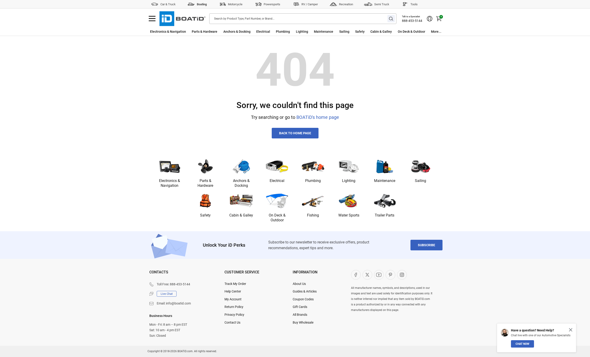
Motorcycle (235, 4)
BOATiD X (367, 275)
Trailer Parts (384, 215)
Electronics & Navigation (168, 31)
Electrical (263, 31)
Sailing (344, 31)
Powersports (272, 4)
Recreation (346, 4)
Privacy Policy (234, 314)
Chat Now (522, 343)
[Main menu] (152, 18)
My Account (233, 299)
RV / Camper (309, 4)
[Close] (570, 329)
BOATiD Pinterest (390, 275)
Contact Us (232, 322)
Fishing (313, 215)
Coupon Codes (303, 299)
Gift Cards (300, 307)
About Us (299, 284)
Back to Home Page (295, 133)
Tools (414, 4)
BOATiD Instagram (402, 275)
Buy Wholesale (303, 322)
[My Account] (429, 18)
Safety (360, 31)
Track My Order (235, 284)
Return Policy (233, 307)
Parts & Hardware (204, 31)
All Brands (300, 314)
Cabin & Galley (381, 31)
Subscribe (426, 245)
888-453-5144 (412, 21)
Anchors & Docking (237, 31)
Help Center (232, 291)
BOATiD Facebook (356, 275)
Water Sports (348, 215)
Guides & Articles (305, 291)
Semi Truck (381, 4)
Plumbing (283, 31)
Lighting (302, 31)
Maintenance (323, 31)
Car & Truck (168, 4)
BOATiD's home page (317, 117)
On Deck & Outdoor (411, 31)
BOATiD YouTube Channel (379, 275)
